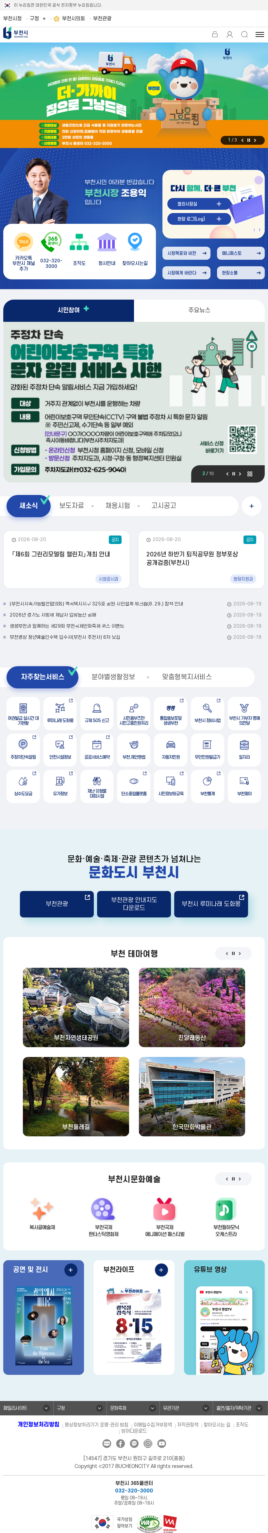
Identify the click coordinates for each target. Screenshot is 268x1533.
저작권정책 (187, 1425)
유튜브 (161, 1443)
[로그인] (215, 34)
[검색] (244, 34)
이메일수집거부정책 (153, 1425)
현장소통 (230, 273)
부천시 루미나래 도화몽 (211, 904)
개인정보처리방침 (38, 1425)
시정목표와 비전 (181, 253)
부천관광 (57, 904)
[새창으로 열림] (134, 95)
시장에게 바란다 (181, 273)
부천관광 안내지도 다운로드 (134, 904)
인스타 (147, 1443)
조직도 (242, 1425)
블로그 (106, 1443)
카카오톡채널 (134, 1443)
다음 (255, 140)
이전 (242, 140)
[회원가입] (229, 34)
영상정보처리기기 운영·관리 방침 (96, 1425)
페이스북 (120, 1443)
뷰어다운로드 (134, 1431)
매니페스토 (232, 253)
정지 (248, 140)
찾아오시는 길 (217, 1425)
